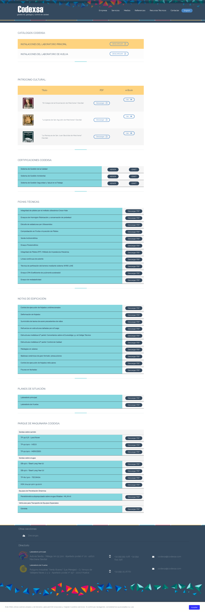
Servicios (115, 10)
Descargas (33, 535)
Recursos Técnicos (158, 10)
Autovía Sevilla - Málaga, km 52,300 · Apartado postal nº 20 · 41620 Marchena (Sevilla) (62, 557)
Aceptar (194, 607)
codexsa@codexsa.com (169, 556)
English (187, 10)
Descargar (117, 44)
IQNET (134, 169)
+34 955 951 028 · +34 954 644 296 (127, 558)
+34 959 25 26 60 (123, 571)
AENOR (113, 169)
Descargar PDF (134, 211)
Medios (127, 10)
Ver (127, 99)
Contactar (175, 10)
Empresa (103, 10)
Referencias (140, 10)
